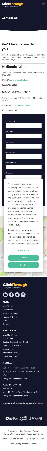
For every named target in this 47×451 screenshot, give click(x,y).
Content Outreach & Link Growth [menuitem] (15, 342)
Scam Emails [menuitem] (38, 434)
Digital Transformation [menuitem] (11, 356)
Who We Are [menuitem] (8, 306)
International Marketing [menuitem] (11, 353)
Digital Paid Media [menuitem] (10, 335)
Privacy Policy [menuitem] (13, 431)
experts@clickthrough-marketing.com (17, 403)
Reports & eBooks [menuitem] (10, 317)
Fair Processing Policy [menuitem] (29, 431)
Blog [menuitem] (5, 320)
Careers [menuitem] (6, 324)
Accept (23, 258)
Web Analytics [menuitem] (8, 349)
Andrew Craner (30, 444)
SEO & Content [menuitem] (9, 338)
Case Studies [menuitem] (8, 310)
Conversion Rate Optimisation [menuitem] (14, 346)
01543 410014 (37, 403)
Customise (23, 250)
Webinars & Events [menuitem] (10, 313)
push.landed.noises (21, 105)
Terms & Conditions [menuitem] (12, 434)
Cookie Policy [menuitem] (26, 434)
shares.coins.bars (20, 80)
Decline (23, 265)
